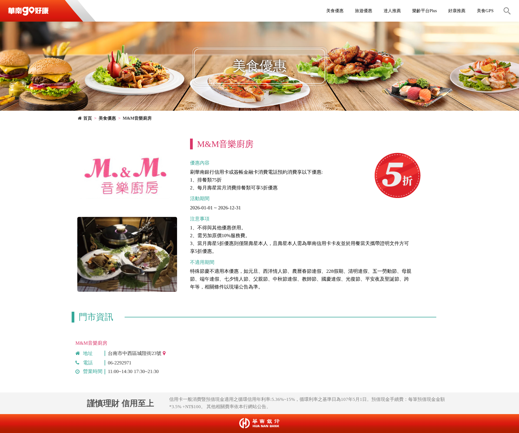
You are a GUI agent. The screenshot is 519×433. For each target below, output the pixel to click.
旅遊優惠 (363, 10)
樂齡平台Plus (424, 10)
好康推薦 (456, 10)
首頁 (87, 118)
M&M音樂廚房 (137, 118)
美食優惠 (335, 10)
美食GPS (485, 10)
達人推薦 (392, 10)
